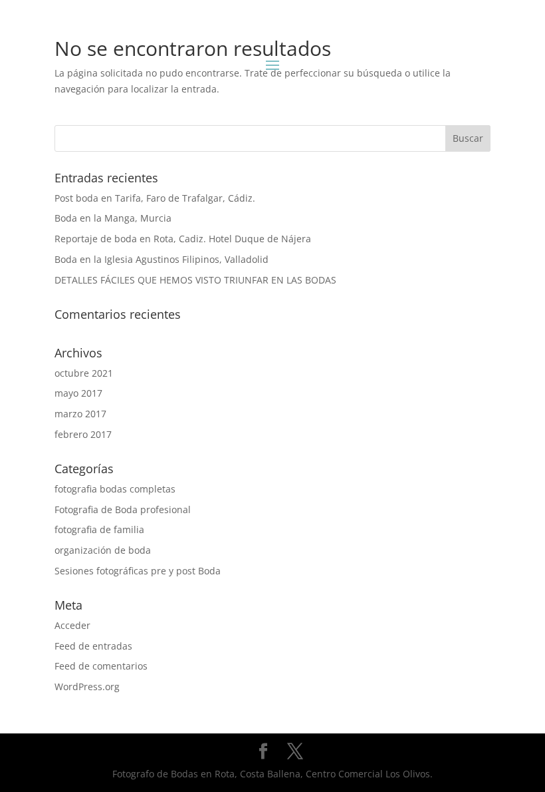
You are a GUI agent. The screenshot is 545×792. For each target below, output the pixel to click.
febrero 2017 (83, 434)
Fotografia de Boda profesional (122, 509)
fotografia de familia (99, 529)
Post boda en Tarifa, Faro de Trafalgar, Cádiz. (154, 198)
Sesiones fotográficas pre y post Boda (137, 570)
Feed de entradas (93, 646)
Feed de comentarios (101, 666)
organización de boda (102, 550)
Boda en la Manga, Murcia (112, 218)
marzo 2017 (80, 413)
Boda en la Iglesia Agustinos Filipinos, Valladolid (161, 259)
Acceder (72, 625)
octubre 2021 (83, 373)
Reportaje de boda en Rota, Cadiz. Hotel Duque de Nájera (182, 238)
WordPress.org (87, 686)
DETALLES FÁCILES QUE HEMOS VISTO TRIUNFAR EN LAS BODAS (195, 280)
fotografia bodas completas (114, 489)
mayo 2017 (78, 393)
